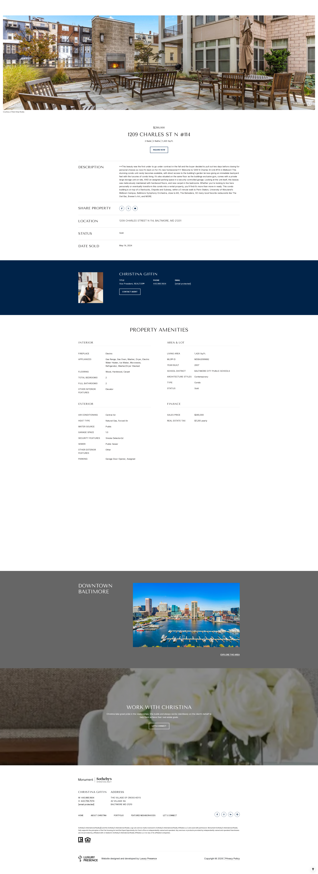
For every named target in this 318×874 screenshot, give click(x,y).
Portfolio (119, 815)
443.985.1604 (159, 283)
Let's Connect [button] (159, 726)
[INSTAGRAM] (223, 814)
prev (12, 103)
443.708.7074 (87, 801)
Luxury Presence (148, 858)
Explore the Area (230, 654)
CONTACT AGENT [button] (130, 292)
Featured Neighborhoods (143, 815)
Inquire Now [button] (159, 150)
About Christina (98, 815)
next (19, 103)
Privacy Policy (232, 858)
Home (80, 815)
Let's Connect (170, 815)
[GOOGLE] (237, 814)
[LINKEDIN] (230, 814)
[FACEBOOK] (217, 814)
